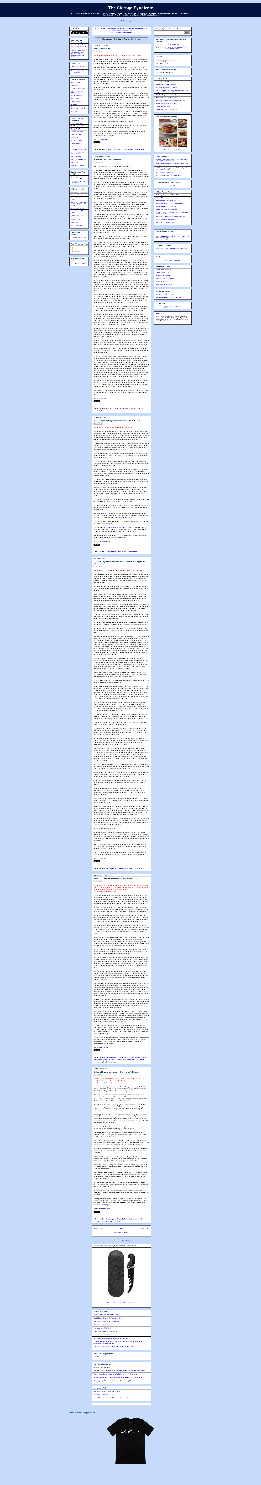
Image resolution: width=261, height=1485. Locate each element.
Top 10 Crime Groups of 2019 (164, 284)
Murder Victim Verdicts (77, 95)
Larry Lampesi (121, 1059)
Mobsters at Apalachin (77, 140)
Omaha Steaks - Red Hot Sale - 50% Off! (78, 67)
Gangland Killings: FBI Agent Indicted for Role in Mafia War (116, 878)
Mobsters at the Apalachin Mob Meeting (167, 98)
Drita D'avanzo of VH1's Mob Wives (165, 222)
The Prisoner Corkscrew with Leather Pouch (121, 1303)
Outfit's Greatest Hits (76, 143)
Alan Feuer (103, 398)
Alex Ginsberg (104, 139)
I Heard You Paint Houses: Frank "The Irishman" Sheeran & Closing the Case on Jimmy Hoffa (172, 160)
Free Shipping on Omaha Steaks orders (78, 182)
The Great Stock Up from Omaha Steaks (173, 150)
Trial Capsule (75, 111)
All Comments (77, 251)
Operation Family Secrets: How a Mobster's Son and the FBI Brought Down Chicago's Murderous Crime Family (79, 53)
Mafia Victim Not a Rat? (102, 48)
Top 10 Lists (74, 162)
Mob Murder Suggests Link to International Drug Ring (110, 1338)
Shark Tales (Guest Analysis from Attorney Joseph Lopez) (79, 107)
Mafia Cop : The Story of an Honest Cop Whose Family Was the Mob (115, 1381)
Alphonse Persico (111, 1057)
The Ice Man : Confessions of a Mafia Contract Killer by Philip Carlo (115, 1374)
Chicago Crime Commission (79, 192)
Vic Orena (130, 868)
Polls (72, 146)
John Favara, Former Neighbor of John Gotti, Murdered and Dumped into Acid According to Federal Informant (172, 91)
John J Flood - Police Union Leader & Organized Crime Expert (78, 204)
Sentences (74, 104)
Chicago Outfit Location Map (163, 269)
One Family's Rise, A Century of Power (166, 209)
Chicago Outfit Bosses (77, 129)
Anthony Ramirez (105, 1208)
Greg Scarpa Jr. (118, 149)
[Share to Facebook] (100, 51)
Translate (169, 63)
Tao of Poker (74, 222)
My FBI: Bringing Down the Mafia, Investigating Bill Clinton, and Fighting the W (118, 1377)
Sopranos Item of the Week (102, 1328)
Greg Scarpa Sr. (111, 551)
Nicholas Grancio (99, 1062)
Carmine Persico (123, 1057)
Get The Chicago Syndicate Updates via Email (168, 297)
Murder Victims (75, 98)
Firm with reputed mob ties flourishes (105, 1335)
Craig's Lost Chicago (77, 195)
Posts (75, 248)
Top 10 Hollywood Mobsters (78, 159)
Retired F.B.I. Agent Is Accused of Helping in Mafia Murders (116, 1072)
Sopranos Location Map (162, 281)
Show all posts (135, 39)
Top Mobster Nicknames (77, 165)
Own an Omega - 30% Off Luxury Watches (78, 71)
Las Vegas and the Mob (77, 208)
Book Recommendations (78, 126)
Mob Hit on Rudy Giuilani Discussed (105, 1325)
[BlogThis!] (96, 51)
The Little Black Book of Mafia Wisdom (77, 152)
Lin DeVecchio (128, 149)
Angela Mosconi (105, 541)
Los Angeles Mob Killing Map (164, 275)
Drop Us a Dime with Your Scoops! (165, 294)
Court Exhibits (75, 85)
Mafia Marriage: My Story (101, 1367)
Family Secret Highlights (78, 88)
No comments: (139, 149)
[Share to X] (98, 51)
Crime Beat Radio (76, 134)
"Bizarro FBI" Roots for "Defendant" (107, 159)
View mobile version (121, 1232)
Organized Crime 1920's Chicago (165, 278)
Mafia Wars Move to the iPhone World (105, 1314)
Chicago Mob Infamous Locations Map (105, 1331)
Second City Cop (75, 219)
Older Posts (144, 1228)
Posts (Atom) (126, 1241)
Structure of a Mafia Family (78, 149)
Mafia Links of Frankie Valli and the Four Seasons (169, 203)
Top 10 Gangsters (76, 156)
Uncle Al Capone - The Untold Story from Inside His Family (112, 1398)
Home (121, 1228)
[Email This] (94, 51)
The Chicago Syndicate (130, 8)
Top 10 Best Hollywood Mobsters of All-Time (107, 1318)
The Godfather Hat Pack (79, 263)
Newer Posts (98, 1228)
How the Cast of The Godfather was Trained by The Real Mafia (113, 1346)
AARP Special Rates (76, 123)
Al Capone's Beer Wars (100, 1394)
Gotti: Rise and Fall (99, 1357)
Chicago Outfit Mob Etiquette (163, 106)
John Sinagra (97, 1059)
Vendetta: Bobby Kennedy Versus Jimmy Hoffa (168, 175)
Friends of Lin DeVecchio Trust (119, 527)
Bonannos (109, 408)
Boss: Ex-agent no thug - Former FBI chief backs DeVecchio (116, 421)
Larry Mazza (131, 1059)
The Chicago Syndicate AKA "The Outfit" (106, 1321)
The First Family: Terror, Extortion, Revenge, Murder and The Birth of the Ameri (119, 1370)
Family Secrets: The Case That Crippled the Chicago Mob (78, 46)
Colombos (109, 149)
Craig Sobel (133, 1057)
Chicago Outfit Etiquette (77, 132)
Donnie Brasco (118, 408)
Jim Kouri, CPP (105, 1047)
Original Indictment (76, 101)
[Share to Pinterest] (102, 51)
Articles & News (75, 82)
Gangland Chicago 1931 (162, 272)
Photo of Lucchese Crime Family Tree (166, 219)
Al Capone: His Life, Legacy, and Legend (106, 1391)
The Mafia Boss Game (77, 225)
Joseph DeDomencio (109, 1059)
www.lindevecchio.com (137, 260)
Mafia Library (74, 137)
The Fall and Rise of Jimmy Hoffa (165, 172)
